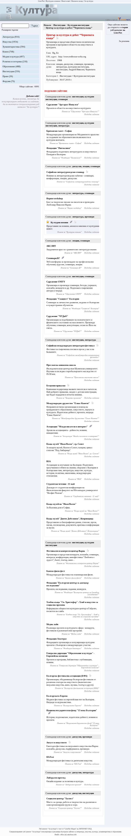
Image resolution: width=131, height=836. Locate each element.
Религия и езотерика (12, 61)
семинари (78, 64)
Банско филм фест (55, 571)
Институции (8, 71)
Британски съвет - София (59, 131)
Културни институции (78, 25)
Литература (8, 37)
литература (61, 66)
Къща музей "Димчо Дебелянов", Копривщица (69, 518)
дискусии (68, 64)
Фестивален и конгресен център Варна (65, 551)
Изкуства (7, 41)
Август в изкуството (56, 742)
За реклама (124, 41)
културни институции (78, 66)
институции (62, 69)
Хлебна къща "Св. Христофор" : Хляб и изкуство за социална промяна (82, 615)
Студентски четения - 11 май (60, 484)
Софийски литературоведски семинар (65, 172)
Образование (9, 66)
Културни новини (53, 1)
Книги (6, 51)
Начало (47, 25)
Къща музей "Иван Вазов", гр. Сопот (65, 444)
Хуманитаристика (11, 46)
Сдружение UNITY (55, 281)
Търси (34, 25)
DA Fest (50, 757)
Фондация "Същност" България (62, 299)
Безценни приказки (55, 385)
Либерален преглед (56, 777)
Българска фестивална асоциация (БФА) (66, 676)
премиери (88, 64)
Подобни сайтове (91, 114)
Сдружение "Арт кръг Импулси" (62, 104)
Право (6, 76)
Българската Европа (57, 696)
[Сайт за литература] (124, 20)
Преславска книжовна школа (61, 365)
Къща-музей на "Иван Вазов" (61, 504)
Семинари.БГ (53, 258)
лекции (59, 64)
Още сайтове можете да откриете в (118, 28)
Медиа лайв (52, 624)
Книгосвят (66, 1)
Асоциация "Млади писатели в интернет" (67, 426)
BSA (48, 461)
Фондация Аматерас (56, 638)
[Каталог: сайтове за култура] (30, 19)
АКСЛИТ (51, 246)
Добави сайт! (32, 96)
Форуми (6, 81)
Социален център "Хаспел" (60, 798)
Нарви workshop (54, 198)
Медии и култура (11, 56)
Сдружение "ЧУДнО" (57, 316)
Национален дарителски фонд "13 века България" (71, 710)
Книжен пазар (77, 1)
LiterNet (41, 1)
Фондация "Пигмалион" (58, 148)
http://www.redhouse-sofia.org (72, 56)
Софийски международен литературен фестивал (70, 345)
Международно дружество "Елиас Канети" (68, 403)
